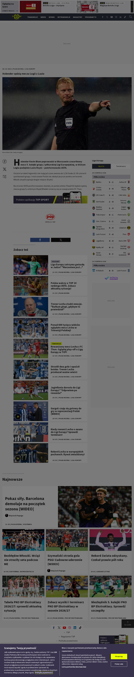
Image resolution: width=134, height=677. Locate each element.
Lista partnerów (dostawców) (74, 667)
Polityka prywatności (44, 673)
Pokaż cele (119, 664)
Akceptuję (119, 656)
